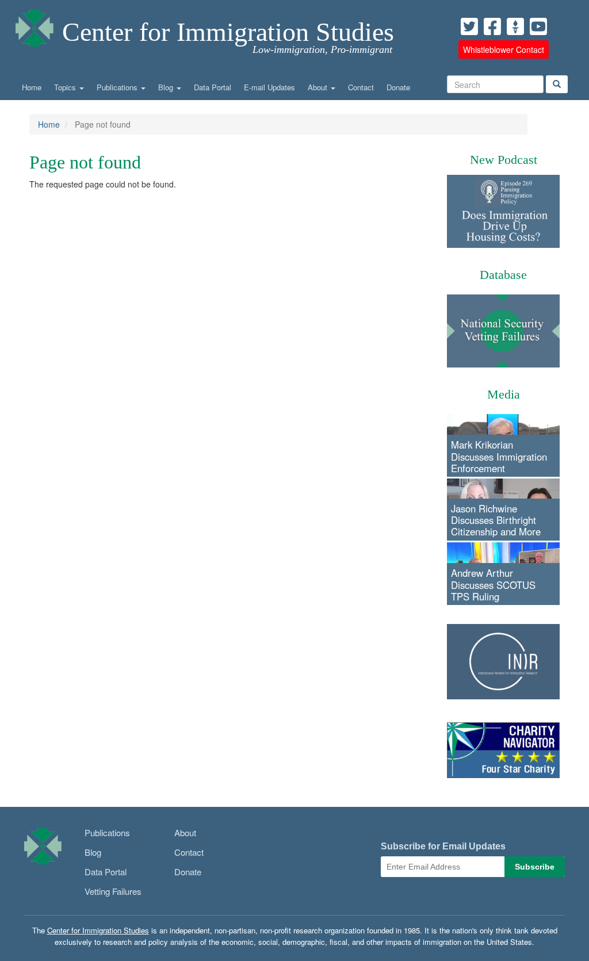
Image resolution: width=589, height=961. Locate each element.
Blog (166, 87)
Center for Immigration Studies (228, 32)
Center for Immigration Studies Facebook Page (492, 26)
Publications (118, 87)
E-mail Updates (269, 87)
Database (503, 274)
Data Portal (212, 87)
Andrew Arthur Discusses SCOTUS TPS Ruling (493, 584)
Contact (361, 87)
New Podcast (503, 159)
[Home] (34, 25)
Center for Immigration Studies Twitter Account (469, 26)
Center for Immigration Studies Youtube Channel (538, 26)
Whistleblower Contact (503, 49)
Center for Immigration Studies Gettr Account (515, 26)
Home (31, 87)
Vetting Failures (113, 891)
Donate (398, 87)
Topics (66, 87)
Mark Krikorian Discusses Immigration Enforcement (499, 456)
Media (503, 394)
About (319, 87)
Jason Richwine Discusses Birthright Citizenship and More (496, 519)
